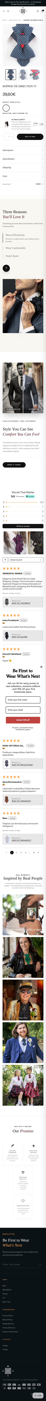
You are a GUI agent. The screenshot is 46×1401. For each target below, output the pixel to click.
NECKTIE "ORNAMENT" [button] (21, 840)
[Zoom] (39, 28)
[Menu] (4, 11)
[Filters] (5, 559)
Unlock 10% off (23, 720)
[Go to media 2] (23, 74)
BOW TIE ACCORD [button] (19, 637)
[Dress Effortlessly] (15, 297)
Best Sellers (7, 1290)
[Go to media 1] (10, 74)
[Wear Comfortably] (23, 297)
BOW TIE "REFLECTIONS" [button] (22, 765)
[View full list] (6, 268)
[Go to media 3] (35, 74)
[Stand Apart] (24, 318)
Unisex (5, 1294)
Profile (5, 1349)
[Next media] (39, 45)
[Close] (41, 667)
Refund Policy (8, 1320)
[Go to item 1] (15, 542)
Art (4, 1298)
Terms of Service (9, 1328)
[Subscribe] (39, 1265)
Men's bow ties (15, 20)
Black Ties (6, 1302)
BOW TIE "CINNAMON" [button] (21, 801)
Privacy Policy (8, 1316)
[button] (23, 502)
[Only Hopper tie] (6, 108)
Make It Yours (14, 465)
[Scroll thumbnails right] (40, 543)
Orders (5, 1346)
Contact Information (10, 1332)
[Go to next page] (39, 852)
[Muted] (6, 898)
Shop (5, 20)
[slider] (23, 388)
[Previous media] (6, 45)
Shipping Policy (8, 1324)
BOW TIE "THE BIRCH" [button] (21, 603)
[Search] (8, 11)
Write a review (23, 526)
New (4, 1286)
